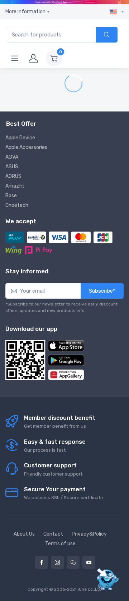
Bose (11, 196)
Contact (53, 534)
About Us (24, 534)
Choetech (16, 205)
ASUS (11, 167)
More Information (25, 12)
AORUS (13, 176)
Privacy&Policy (89, 534)
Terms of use (60, 544)
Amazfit (14, 186)
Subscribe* (102, 291)
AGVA (11, 157)
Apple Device (20, 138)
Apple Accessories (26, 147)
